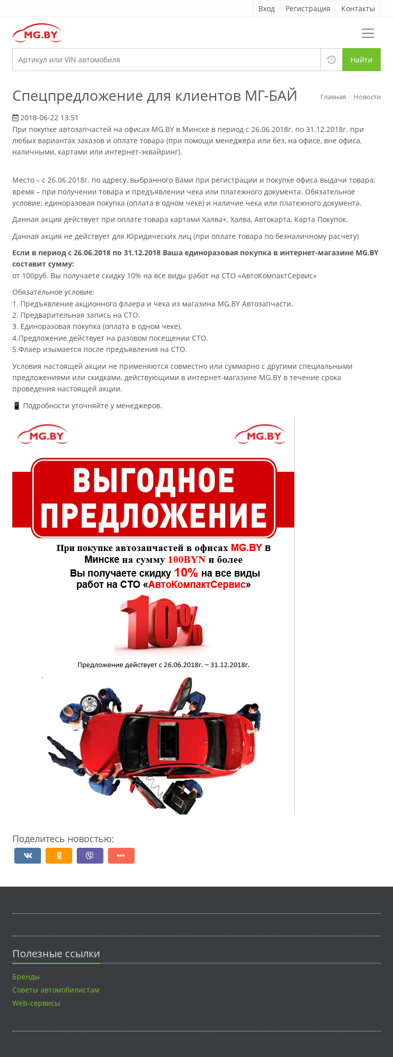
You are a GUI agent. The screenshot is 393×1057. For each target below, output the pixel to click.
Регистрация (308, 8)
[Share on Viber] (90, 856)
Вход (266, 8)
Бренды (26, 976)
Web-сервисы (36, 1003)
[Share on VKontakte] (27, 856)
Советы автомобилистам (55, 990)
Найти (362, 59)
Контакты (358, 8)
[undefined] (59, 856)
